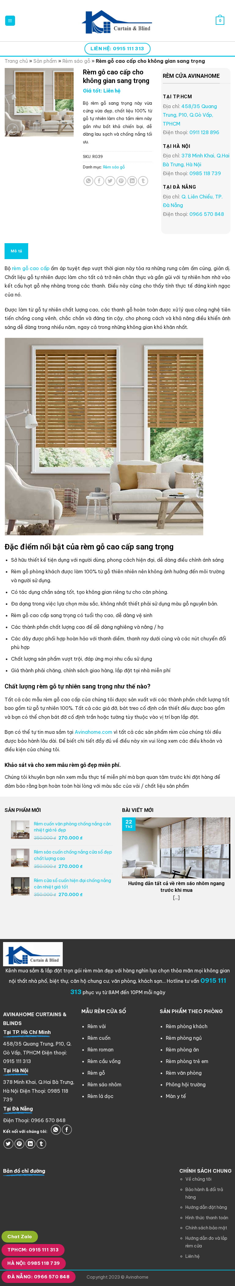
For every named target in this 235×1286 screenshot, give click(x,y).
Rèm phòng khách (186, 1026)
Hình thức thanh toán (206, 1217)
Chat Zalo (19, 1236)
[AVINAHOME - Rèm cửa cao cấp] (117, 20)
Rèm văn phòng (184, 1073)
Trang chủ (16, 61)
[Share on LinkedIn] (132, 181)
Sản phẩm (45, 61)
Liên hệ (192, 1256)
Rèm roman (101, 1050)
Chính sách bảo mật (206, 1228)
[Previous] (120, 868)
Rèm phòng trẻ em (187, 1061)
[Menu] (10, 20)
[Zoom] (12, 129)
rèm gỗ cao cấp (30, 268)
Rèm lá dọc (101, 1096)
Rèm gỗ (96, 1073)
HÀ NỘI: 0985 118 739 (33, 1263)
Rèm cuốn (99, 1038)
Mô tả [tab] (16, 251)
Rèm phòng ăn (182, 1050)
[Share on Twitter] (110, 181)
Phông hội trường (186, 1084)
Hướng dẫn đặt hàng (206, 1207)
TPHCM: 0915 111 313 (32, 1250)
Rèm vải (97, 1026)
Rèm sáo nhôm (104, 1084)
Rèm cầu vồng (104, 1061)
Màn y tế (176, 1096)
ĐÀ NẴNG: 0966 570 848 (38, 1277)
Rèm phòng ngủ (184, 1038)
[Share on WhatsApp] (89, 181)
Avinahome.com (93, 732)
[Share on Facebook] (99, 181)
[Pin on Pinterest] (121, 181)
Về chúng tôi (198, 1179)
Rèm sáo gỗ (76, 61)
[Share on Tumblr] (143, 181)
